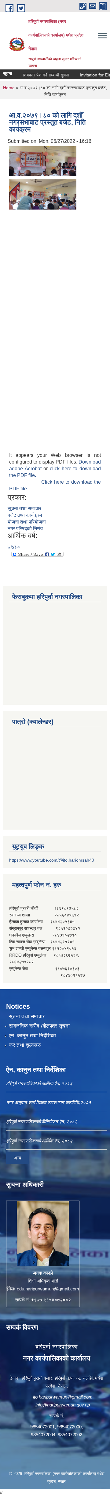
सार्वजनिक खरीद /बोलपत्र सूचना (39, 1026)
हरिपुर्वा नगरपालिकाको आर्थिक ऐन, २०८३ (39, 1083)
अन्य (17, 1157)
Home (9, 87)
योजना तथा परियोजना (27, 521)
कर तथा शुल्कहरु (25, 1045)
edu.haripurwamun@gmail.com (48, 1288)
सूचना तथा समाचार (24, 508)
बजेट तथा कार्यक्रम (25, 515)
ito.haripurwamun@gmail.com (63, 1396)
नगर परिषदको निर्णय (25, 528)
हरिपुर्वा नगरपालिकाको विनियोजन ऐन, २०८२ (41, 1121)
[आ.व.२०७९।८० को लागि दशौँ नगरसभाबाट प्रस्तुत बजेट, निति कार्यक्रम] (42, 160)
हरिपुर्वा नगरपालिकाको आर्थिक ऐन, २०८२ (39, 1140)
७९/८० (14, 546)
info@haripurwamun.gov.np (62, 1404)
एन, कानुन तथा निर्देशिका (32, 1036)
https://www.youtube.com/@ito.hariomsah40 (51, 860)
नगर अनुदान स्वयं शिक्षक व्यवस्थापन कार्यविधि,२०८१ (48, 1102)
